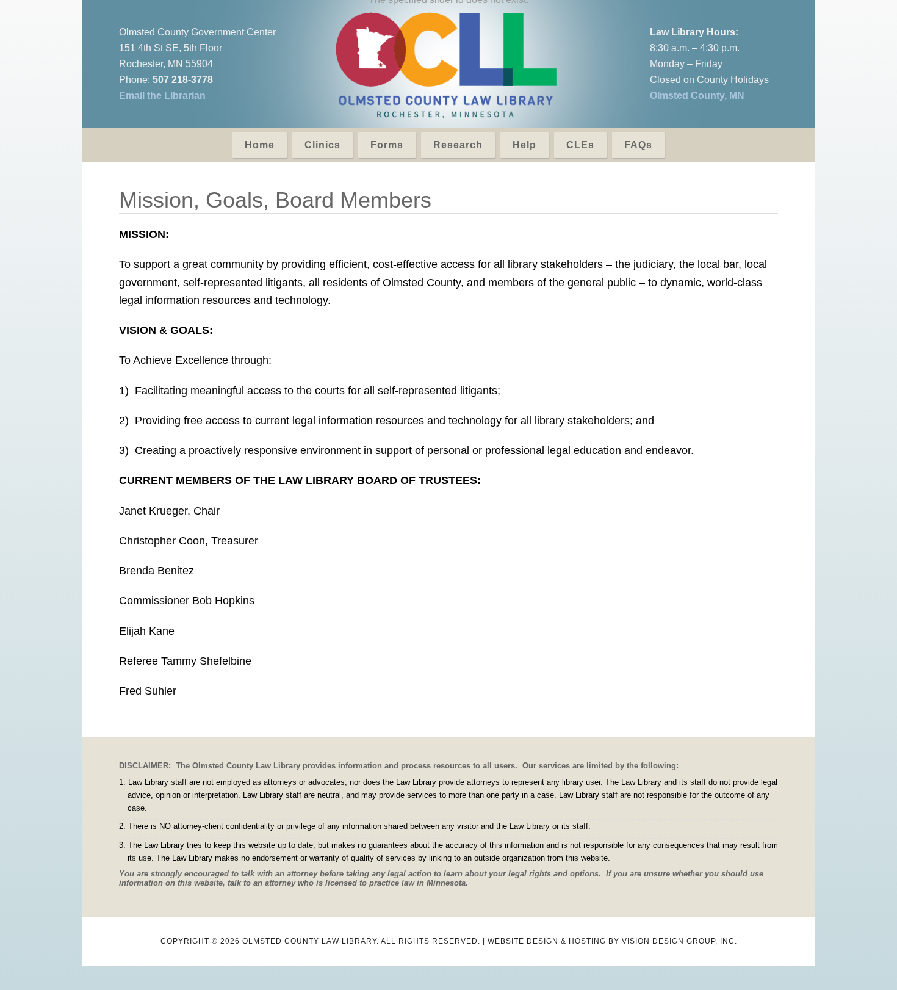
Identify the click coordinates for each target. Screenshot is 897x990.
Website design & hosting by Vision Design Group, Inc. (612, 941)
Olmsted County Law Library (446, 65)
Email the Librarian (162, 95)
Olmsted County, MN (697, 95)
